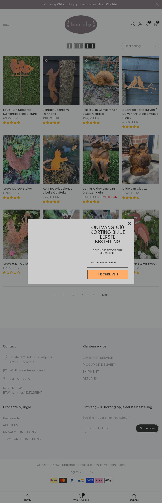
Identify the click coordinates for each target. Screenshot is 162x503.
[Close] (129, 223)
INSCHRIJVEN (108, 274)
